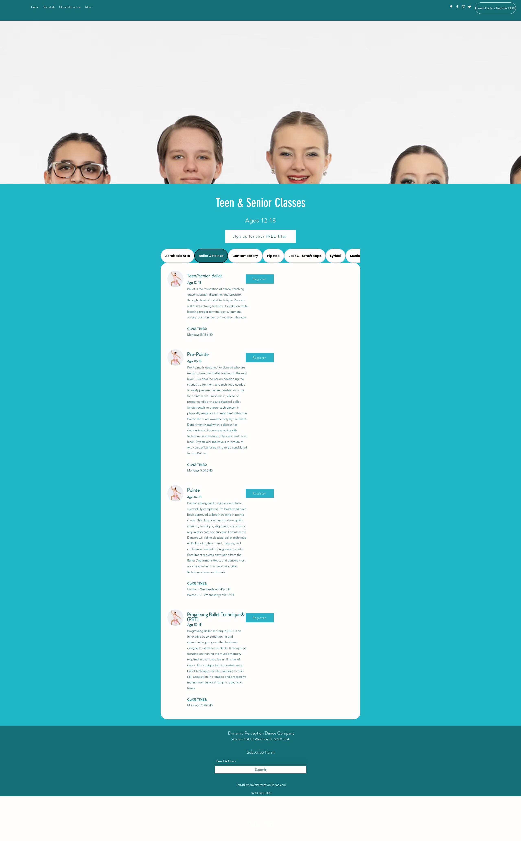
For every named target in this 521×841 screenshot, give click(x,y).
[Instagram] (463, 7)
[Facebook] (457, 7)
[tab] (177, 256)
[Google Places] (451, 7)
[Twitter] (469, 7)
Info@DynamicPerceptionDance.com (261, 785)
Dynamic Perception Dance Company (261, 733)
